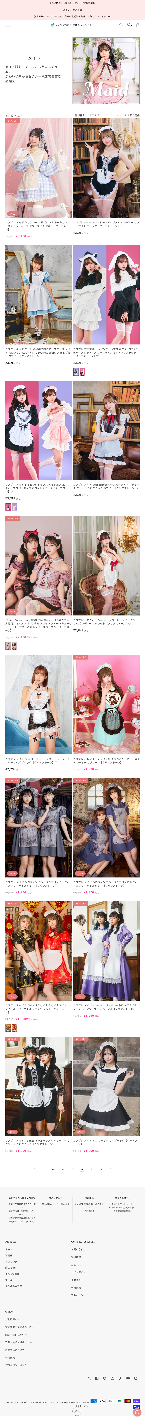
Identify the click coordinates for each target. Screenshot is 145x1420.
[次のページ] (111, 1169)
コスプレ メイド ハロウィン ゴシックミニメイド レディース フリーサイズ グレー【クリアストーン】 (37, 883)
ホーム (9, 1249)
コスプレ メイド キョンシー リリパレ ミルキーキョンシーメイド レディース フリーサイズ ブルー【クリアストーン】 (38, 226)
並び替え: (80, 115)
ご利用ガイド (12, 1319)
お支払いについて (15, 1350)
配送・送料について (16, 1334)
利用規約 (76, 1287)
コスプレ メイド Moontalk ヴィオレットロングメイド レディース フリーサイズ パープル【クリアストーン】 (105, 1007)
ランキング (11, 1261)
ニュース (76, 1264)
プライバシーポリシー (17, 1365)
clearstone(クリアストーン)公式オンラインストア (37, 1402)
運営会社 (76, 1280)
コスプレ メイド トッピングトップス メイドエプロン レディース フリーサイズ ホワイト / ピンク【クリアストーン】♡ (37, 488)
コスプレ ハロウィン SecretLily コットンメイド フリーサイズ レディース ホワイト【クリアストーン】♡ (105, 621)
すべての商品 (12, 1273)
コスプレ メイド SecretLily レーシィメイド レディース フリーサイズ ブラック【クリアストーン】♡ (37, 760)
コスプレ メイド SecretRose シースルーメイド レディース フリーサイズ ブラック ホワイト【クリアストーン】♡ (106, 486)
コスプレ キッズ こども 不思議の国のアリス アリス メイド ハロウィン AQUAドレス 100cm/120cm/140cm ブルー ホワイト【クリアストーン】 (38, 352)
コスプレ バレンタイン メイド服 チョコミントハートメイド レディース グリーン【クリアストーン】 (106, 760)
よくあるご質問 (13, 1285)
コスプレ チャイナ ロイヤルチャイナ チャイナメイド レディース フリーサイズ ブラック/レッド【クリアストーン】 (37, 1009)
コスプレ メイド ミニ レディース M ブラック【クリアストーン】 (105, 1142)
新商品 (9, 1255)
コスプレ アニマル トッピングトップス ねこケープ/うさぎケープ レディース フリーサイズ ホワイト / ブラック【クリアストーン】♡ (105, 352)
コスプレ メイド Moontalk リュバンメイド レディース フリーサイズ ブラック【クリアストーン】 (37, 1142)
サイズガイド (78, 1272)
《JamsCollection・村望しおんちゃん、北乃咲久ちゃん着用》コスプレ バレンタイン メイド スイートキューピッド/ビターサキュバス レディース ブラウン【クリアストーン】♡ (38, 625)
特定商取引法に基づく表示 (19, 1327)
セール (9, 1279)
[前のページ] (34, 1169)
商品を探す (11, 1267)
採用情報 (76, 1257)
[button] (8, 25)
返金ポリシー (78, 1295)
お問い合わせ (78, 1249)
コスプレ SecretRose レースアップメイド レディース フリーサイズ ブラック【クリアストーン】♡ (106, 224)
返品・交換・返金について (19, 1342)
